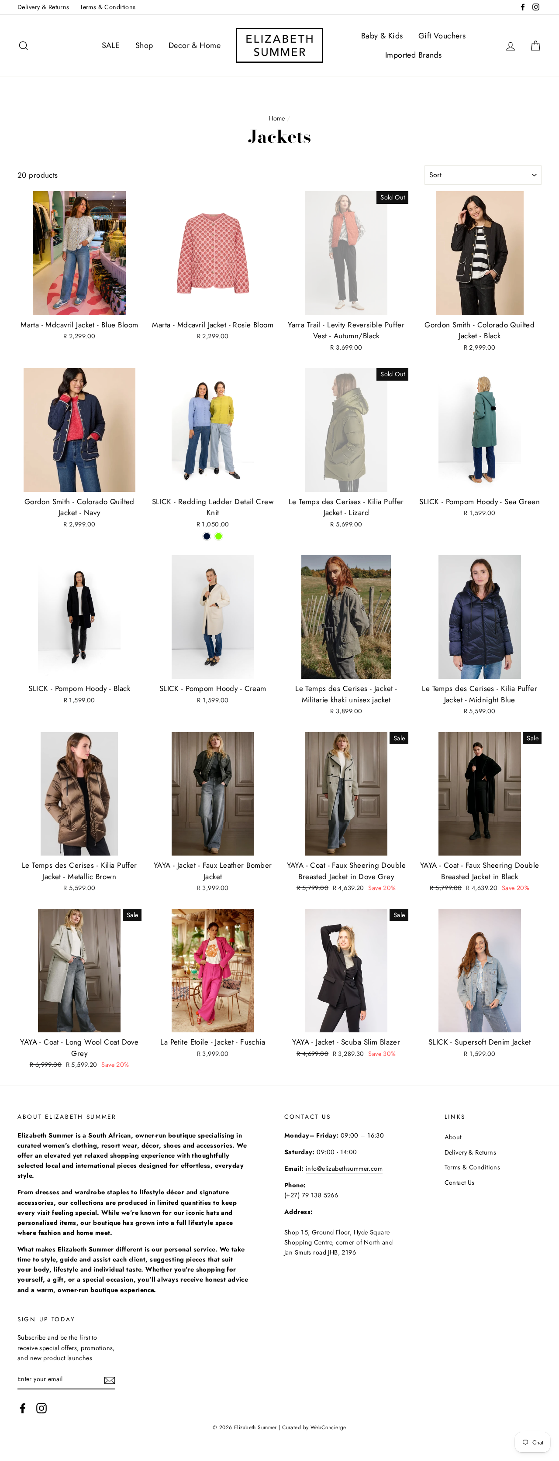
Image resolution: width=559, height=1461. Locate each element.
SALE (111, 45)
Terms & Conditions (108, 7)
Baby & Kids (382, 35)
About (453, 1137)
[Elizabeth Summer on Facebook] (22, 1408)
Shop (144, 45)
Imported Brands (413, 55)
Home (277, 118)
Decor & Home (195, 45)
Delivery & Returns (43, 7)
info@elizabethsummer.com (344, 1168)
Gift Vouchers (442, 35)
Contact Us (460, 1182)
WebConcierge (328, 1427)
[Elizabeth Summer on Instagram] (41, 1408)
